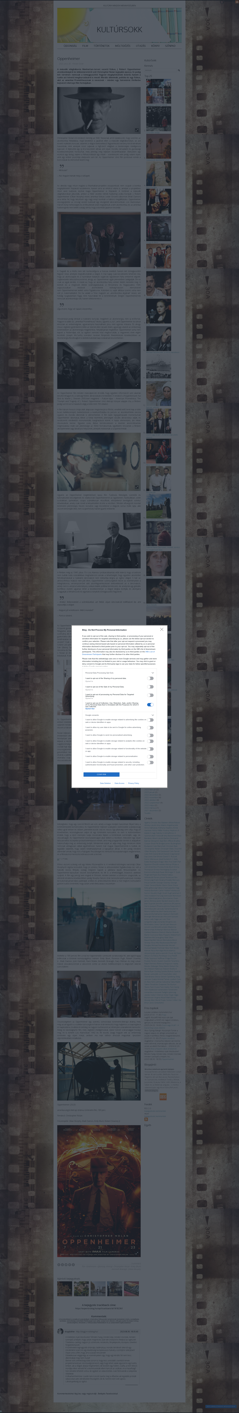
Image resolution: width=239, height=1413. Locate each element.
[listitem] (119, 673)
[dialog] (119, 706)
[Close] (162, 630)
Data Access (119, 783)
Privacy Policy (133, 783)
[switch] (150, 678)
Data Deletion (105, 783)
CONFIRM (101, 774)
